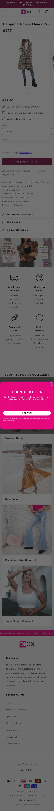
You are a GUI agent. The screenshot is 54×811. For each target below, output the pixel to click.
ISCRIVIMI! (27, 413)
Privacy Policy (11, 420)
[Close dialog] (51, 384)
